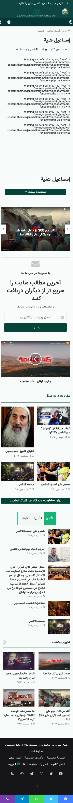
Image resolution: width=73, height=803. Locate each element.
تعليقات (25, 518)
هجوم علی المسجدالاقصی (55, 484)
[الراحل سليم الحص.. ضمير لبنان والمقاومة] (18, 661)
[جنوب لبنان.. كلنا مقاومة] (54, 661)
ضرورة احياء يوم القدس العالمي (27, 549)
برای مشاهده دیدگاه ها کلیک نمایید (35, 500)
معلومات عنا (30, 764)
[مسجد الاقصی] (17, 471)
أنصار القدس (14, 758)
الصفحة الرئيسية (55, 758)
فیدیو (41, 31)
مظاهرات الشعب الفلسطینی (29, 603)
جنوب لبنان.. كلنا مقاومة (56, 674)
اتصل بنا (44, 764)
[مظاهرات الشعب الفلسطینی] (59, 608)
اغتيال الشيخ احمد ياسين (19, 451)
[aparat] (36, 786)
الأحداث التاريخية (34, 758)
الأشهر (50, 518)
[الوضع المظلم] (71, 23)
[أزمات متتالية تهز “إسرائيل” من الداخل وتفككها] (53, 416)
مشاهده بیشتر (36, 192)
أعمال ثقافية (53, 31)
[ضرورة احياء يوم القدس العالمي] (59, 554)
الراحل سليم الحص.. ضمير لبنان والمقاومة (20, 676)
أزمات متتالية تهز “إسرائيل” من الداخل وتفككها (55, 430)
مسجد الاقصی (26, 484)
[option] (35, 229)
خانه (65, 31)
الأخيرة (38, 518)
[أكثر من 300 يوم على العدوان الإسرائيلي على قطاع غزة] (54, 698)
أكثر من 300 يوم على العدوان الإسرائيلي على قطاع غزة (35, 232)
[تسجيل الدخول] (9, 23)
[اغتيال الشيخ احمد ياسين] (17, 427)
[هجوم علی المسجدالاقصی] (53, 471)
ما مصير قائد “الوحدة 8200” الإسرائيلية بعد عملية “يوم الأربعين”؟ (19, 715)
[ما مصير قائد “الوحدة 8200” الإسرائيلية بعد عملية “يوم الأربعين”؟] (18, 698)
